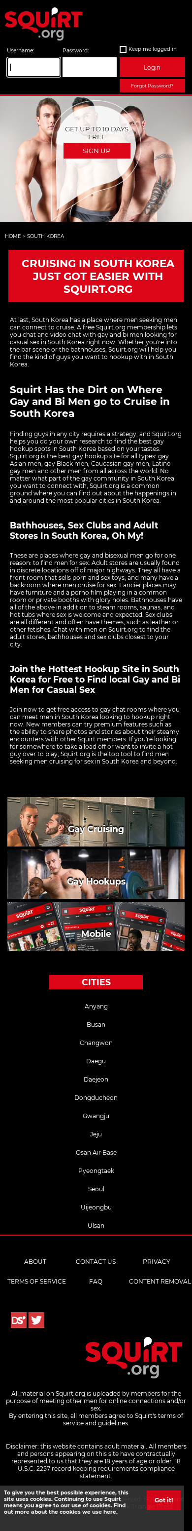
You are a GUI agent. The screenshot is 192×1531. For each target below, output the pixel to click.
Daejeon (96, 1079)
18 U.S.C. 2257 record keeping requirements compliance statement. (99, 1468)
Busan (96, 1024)
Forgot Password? (152, 85)
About (35, 1261)
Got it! (164, 1500)
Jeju (96, 1134)
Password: (76, 50)
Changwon (96, 1043)
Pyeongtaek (96, 1170)
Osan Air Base (96, 1152)
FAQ (95, 1281)
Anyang (96, 1006)
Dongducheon (96, 1097)
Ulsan (96, 1225)
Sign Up (97, 151)
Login (152, 67)
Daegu (96, 1061)
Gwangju (96, 1116)
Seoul (96, 1189)
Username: (20, 50)
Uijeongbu (96, 1207)
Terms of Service (36, 1281)
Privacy (156, 1261)
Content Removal (160, 1281)
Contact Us (96, 1261)
